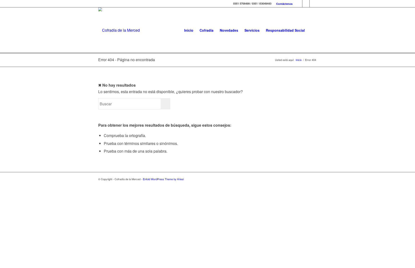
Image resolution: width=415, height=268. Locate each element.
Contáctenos (284, 4)
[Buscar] (312, 30)
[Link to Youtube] (313, 3)
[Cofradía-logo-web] (119, 30)
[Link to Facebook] (298, 3)
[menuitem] (283, 3)
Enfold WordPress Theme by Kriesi (163, 179)
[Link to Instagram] (305, 3)
